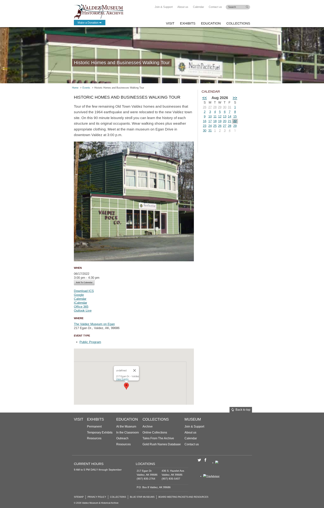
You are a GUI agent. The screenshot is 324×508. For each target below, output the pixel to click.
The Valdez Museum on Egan (94, 324)
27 (210, 107)
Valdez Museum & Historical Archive (99, 11)
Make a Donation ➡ (90, 22)
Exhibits (187, 23)
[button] (126, 386)
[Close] (134, 370)
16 (204, 121)
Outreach (122, 438)
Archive (147, 426)
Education (211, 23)
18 (215, 121)
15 (235, 116)
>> (235, 98)
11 (215, 116)
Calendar (198, 6)
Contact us (215, 6)
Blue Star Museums (142, 497)
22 (235, 121)
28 (215, 107)
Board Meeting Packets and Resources (183, 497)
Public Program (90, 342)
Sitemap (79, 497)
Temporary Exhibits (99, 432)
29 (219, 107)
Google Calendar (80, 297)
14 (229, 116)
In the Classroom (127, 432)
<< (204, 98)
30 (224, 107)
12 (219, 116)
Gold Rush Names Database (161, 444)
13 (224, 116)
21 (229, 121)
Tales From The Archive (158, 438)
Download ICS (84, 291)
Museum (192, 419)
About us (182, 6)
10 (210, 116)
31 (229, 107)
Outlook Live (83, 310)
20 (224, 121)
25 (215, 126)
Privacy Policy (97, 497)
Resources (94, 438)
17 (210, 121)
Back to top (242, 409)
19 (219, 121)
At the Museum (126, 426)
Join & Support (164, 6)
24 (210, 126)
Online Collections (154, 432)
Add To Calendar (84, 282)
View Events (122, 379)
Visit (170, 23)
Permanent (94, 426)
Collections (238, 23)
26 (204, 107)
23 (204, 126)
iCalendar (80, 303)
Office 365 (81, 306)
